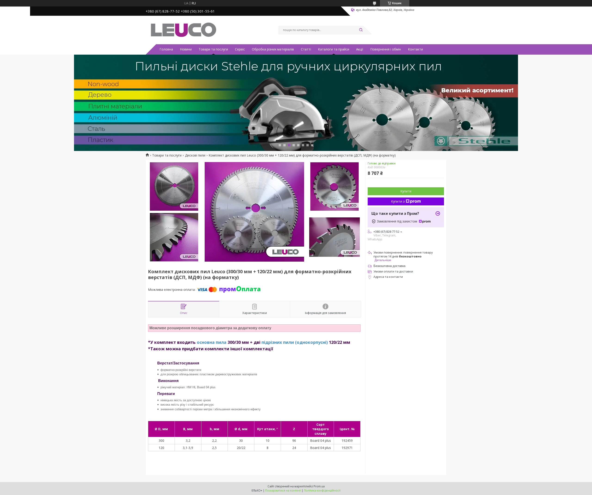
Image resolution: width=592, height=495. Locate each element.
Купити (405, 191)
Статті (306, 49)
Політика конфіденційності (322, 490)
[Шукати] (360, 30)
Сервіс (240, 49)
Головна (166, 49)
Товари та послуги (213, 49)
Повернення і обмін (385, 49)
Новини (186, 49)
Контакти (415, 49)
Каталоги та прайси (333, 49)
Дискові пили (195, 155)
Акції (359, 49)
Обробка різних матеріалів (273, 49)
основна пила (211, 342)
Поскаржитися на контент (283, 490)
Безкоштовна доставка (389, 266)
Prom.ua (319, 486)
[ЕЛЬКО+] (183, 29)
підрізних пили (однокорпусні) (295, 342)
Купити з (398, 201)
